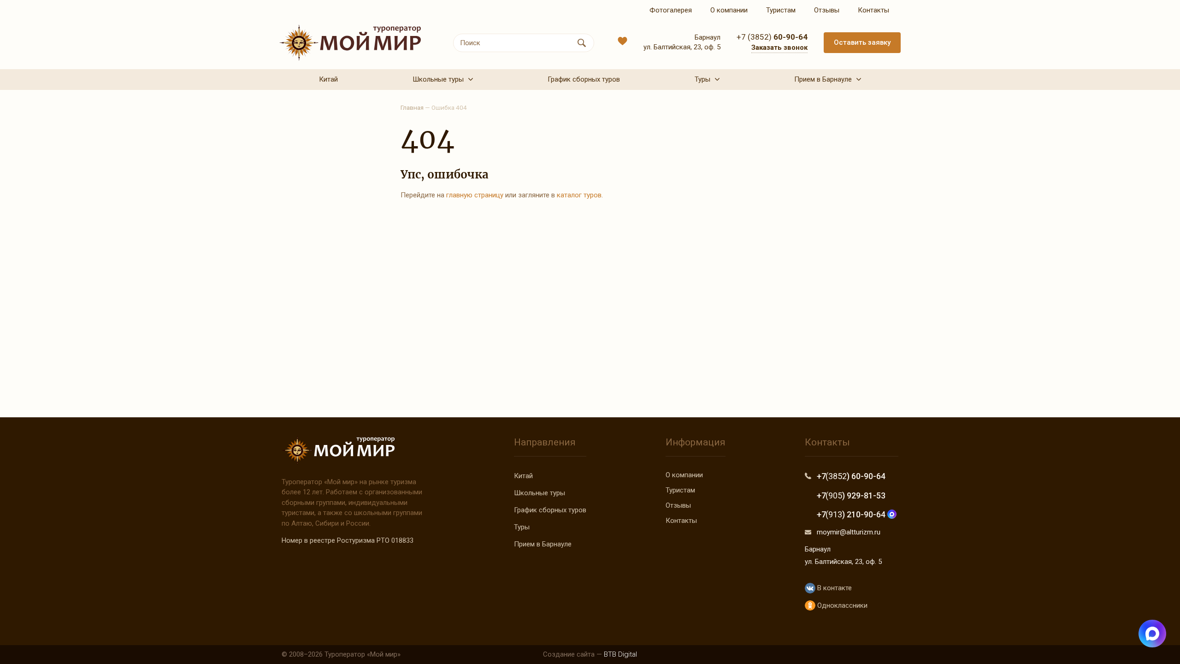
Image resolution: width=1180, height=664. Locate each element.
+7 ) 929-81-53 (851, 495)
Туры (522, 527)
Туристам (680, 490)
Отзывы (678, 505)
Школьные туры (539, 493)
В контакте (833, 588)
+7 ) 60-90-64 (851, 476)
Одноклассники (841, 605)
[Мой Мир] (350, 42)
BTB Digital (620, 654)
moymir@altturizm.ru (848, 532)
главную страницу (474, 195)
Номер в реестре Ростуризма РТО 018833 (347, 540)
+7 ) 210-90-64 (852, 514)
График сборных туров (550, 510)
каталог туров (579, 195)
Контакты (681, 520)
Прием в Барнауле (543, 544)
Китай (523, 476)
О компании (684, 475)
